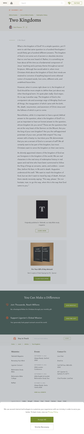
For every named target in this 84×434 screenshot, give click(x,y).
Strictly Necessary (42, 427)
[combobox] (39, 3)
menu (5, 3)
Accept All (42, 420)
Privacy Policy (53, 412)
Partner (77, 3)
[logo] (11, 3)
